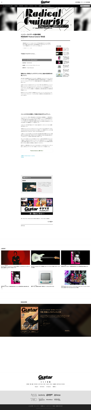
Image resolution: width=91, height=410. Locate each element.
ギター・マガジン (23, 31)
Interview (6, 265)
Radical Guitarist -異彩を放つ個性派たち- (34, 218)
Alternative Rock (4, 268)
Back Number (42, 386)
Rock (7, 268)
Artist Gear (40, 384)
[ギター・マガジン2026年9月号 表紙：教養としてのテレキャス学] (29, 329)
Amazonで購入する (25, 331)
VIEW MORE (67, 330)
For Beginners (48, 386)
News (65, 265)
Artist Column (25, 218)
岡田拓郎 (48, 218)
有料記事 (27, 384)
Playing (47, 384)
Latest (4, 248)
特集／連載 (31, 384)
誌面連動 (54, 384)
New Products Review (61, 384)
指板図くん (54, 386)
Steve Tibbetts (43, 218)
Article (27, 31)
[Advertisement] (37, 103)
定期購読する (33, 331)
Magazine (25, 302)
